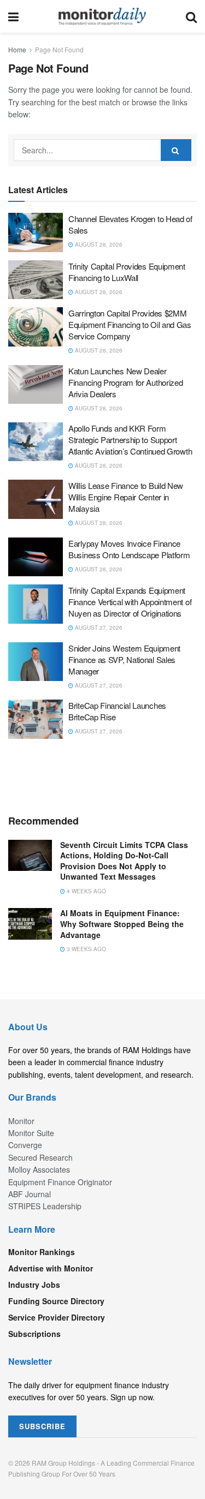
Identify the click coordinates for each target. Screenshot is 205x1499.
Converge (25, 1144)
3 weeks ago (85, 949)
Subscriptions (34, 1333)
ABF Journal (29, 1194)
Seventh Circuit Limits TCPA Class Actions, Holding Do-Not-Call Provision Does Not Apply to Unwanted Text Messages (124, 860)
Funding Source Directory (56, 1300)
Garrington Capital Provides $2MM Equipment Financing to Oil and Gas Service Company (129, 324)
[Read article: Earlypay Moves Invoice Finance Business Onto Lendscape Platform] (35, 557)
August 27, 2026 (97, 627)
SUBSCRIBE (42, 1426)
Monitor (21, 1120)
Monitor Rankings (41, 1251)
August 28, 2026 (97, 244)
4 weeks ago (85, 891)
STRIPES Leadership (44, 1206)
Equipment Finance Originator (60, 1181)
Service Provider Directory (56, 1317)
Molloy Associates (39, 1169)
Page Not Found (59, 49)
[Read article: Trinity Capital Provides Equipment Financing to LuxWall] (35, 280)
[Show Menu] (13, 16)
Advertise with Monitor (50, 1268)
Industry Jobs (34, 1284)
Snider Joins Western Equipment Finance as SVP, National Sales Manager (124, 659)
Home (17, 49)
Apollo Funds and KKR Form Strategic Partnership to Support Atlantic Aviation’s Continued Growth (130, 439)
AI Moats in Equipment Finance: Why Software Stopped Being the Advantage (122, 923)
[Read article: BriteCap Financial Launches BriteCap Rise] (35, 719)
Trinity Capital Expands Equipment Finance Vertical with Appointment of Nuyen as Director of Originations (129, 601)
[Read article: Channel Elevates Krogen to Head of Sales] (35, 232)
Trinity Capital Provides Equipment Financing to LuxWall (126, 271)
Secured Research (40, 1157)
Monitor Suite (31, 1132)
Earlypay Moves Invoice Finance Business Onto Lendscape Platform (129, 549)
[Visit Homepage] (102, 16)
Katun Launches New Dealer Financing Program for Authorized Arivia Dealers (125, 382)
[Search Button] (191, 16)
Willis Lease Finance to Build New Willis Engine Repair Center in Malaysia (125, 497)
